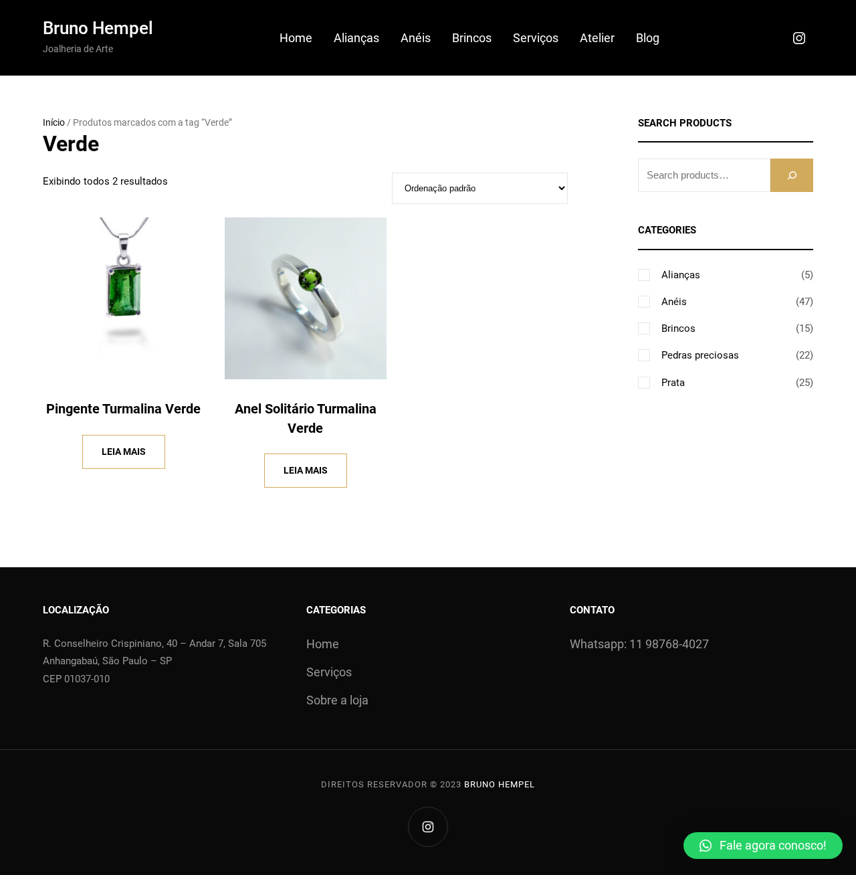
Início (54, 122)
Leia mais (124, 451)
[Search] (791, 175)
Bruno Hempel (98, 28)
